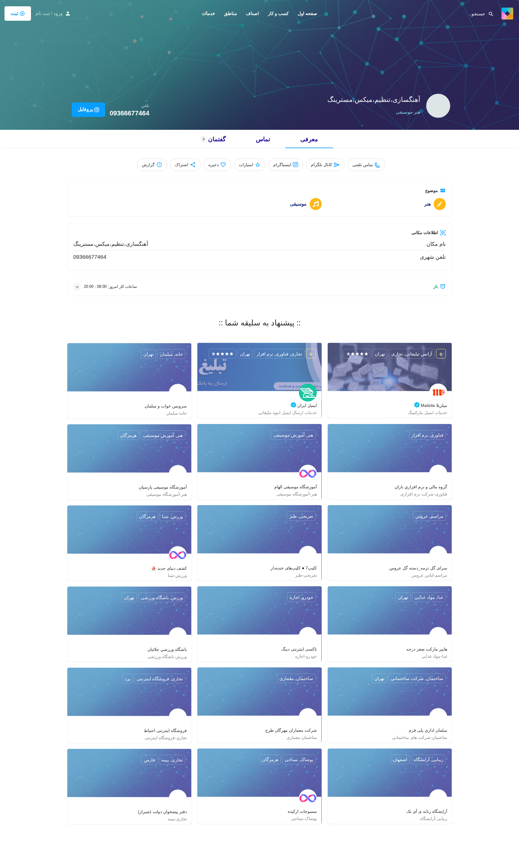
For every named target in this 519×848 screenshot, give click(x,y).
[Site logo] (506, 13)
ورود (58, 13)
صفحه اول (307, 13)
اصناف (252, 13)
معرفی (309, 139)
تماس (263, 139)
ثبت (14, 13)
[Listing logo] (438, 106)
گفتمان (214, 139)
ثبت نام (42, 13)
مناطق (230, 13)
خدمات (208, 13)
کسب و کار (278, 13)
